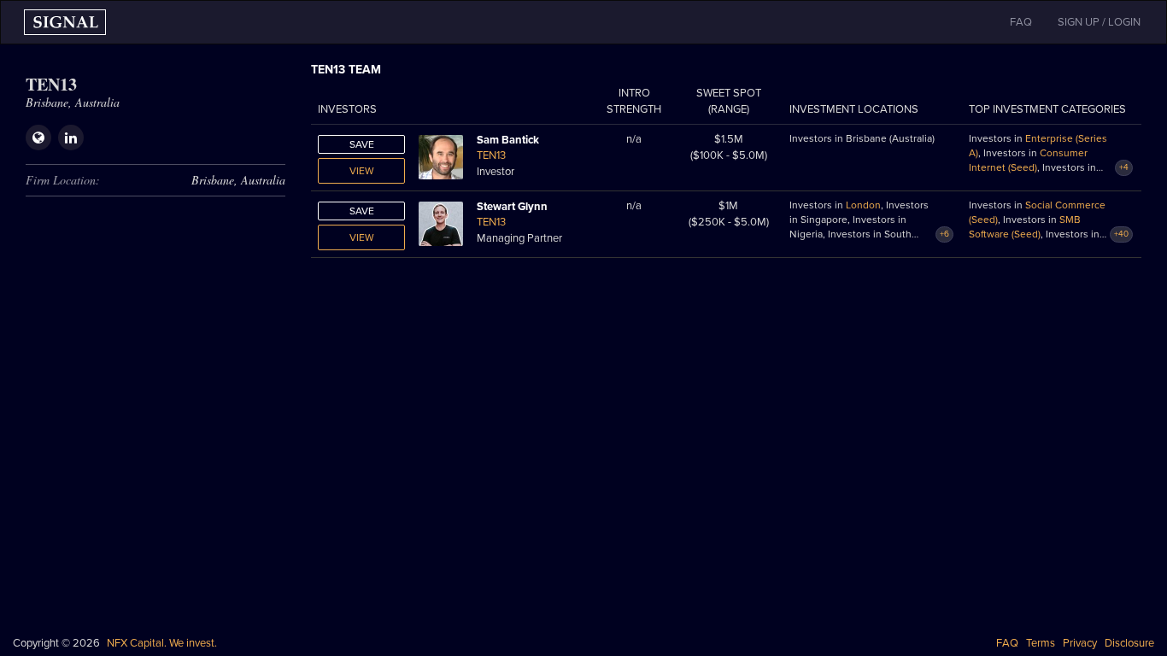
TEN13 (491, 155)
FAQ (1007, 643)
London (863, 205)
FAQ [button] (1021, 22)
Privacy (1080, 643)
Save (361, 144)
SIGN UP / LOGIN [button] (1099, 22)
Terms (1040, 643)
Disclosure (1129, 643)
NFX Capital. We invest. (162, 643)
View (361, 171)
